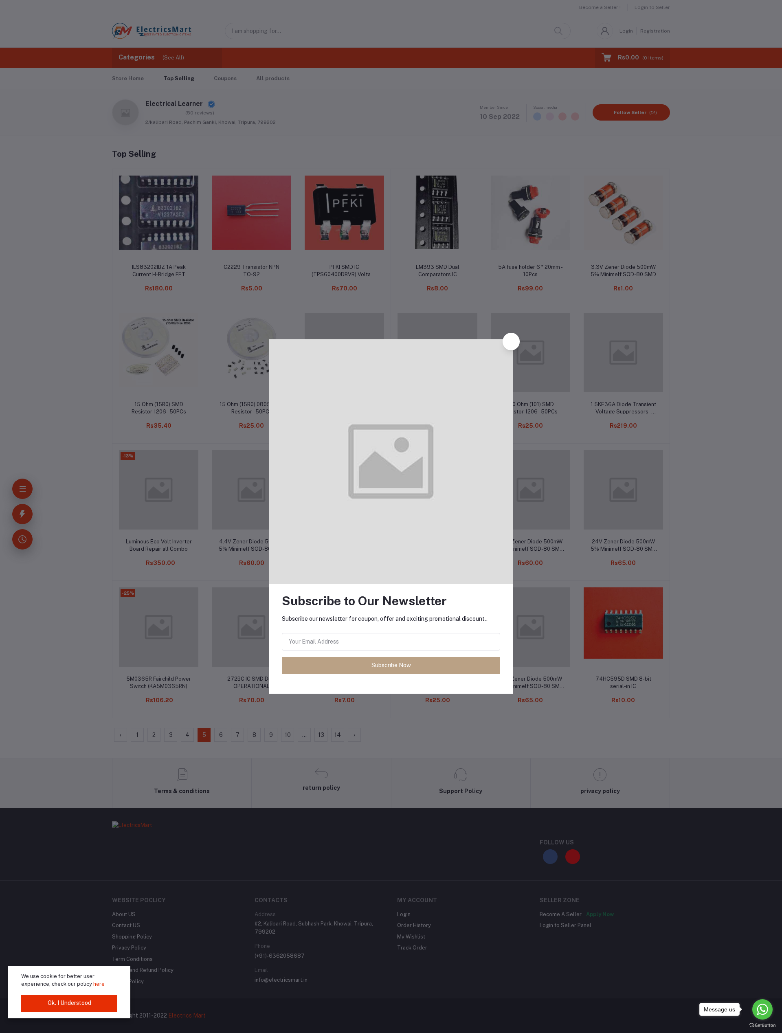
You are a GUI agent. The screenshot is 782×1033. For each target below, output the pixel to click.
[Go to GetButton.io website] (762, 1024)
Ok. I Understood (69, 1003)
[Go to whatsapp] (762, 1009)
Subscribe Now (391, 665)
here (99, 984)
